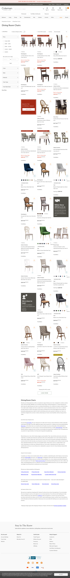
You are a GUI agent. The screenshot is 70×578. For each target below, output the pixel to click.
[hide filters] (5, 31)
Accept (61, 574)
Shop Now (28, 109)
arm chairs (29, 422)
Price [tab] (4, 36)
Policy (52, 543)
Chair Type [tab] (5, 82)
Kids (34, 17)
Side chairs (23, 425)
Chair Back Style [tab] (7, 86)
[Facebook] (28, 563)
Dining (15, 17)
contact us (40, 495)
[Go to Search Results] (43, 9)
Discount (37, 539)
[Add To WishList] (34, 38)
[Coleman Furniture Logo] (7, 10)
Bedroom (4, 17)
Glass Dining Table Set (49, 471)
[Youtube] (37, 563)
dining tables (28, 457)
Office (52, 17)
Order (3, 539)
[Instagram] (33, 563)
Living (10, 17)
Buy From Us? (21, 539)
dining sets (40, 457)
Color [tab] (4, 68)
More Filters (4, 90)
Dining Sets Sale (45, 483)
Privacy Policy (30, 575)
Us (19, 537)
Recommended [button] (57, 31)
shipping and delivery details (60, 505)
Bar (20, 17)
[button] (47, 9)
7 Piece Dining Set (35, 471)
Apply (11, 63)
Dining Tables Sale (35, 483)
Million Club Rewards (54, 548)
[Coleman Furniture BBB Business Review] (35, 558)
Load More (44, 393)
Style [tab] (4, 72)
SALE (61, 17)
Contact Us (66, 4)
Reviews (53, 550)
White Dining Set (24, 474)
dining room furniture (40, 460)
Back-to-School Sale (25, 60)
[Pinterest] (41, 563)
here (47, 575)
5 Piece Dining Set (25, 471)
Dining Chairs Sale (25, 483)
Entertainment (27, 17)
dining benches (59, 427)
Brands (66, 17)
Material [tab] (5, 77)
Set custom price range (8, 56)
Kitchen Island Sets (62, 471)
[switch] (23, 32)
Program (36, 537)
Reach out (24, 309)
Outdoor (40, 17)
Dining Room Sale (55, 483)
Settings (4, 537)
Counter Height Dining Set (50, 474)
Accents (46, 17)
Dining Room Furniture (6, 21)
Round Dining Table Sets (36, 474)
